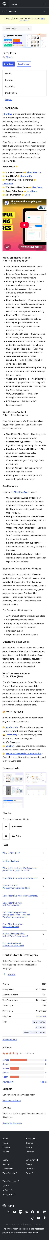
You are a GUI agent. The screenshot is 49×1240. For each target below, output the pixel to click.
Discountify (11, 734)
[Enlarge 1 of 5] (20, 775)
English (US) (41, 1016)
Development (11, 93)
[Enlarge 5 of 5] (20, 800)
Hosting (6, 1147)
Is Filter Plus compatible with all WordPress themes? (15, 935)
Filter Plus (7, 114)
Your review (8, 1082)
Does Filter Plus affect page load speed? (13, 925)
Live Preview (24, 64)
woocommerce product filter (34, 1032)
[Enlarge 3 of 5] (20, 788)
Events (29, 1164)
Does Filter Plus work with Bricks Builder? (12, 904)
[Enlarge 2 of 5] (43, 775)
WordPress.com (11, 1181)
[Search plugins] (29, 28)
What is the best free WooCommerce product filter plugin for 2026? (20, 869)
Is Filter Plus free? (11, 861)
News (5, 1143)
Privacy (6, 1151)
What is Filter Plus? (11, 853)
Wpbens (9, 57)
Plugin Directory (9, 11)
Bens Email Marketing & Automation (23, 753)
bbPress (8, 1190)
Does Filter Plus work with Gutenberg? (20, 896)
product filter (40, 1027)
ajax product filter (39, 1022)
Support (8, 99)
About (5, 1138)
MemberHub (12, 727)
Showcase (30, 1138)
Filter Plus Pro (34, 172)
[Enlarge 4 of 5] (43, 788)
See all (43, 1082)
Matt (6, 1185)
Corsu (11, 1206)
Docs (27, 195)
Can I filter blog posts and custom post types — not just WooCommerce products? (16, 914)
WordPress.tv (10, 1173)
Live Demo (8, 183)
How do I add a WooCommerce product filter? (16, 886)
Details (8, 73)
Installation (10, 86)
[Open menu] (45, 3)
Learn (5, 1160)
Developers (8, 1168)
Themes (29, 1143)
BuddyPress (9, 1194)
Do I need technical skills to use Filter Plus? (13, 944)
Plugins (29, 1147)
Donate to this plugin (12, 1123)
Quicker (10, 746)
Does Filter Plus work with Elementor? (20, 878)
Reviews (9, 80)
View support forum (12, 1100)
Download (8, 64)
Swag (29, 1173)
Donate (30, 1168)
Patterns (30, 1151)
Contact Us (26, 176)
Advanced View (10, 1039)
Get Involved (32, 1160)
